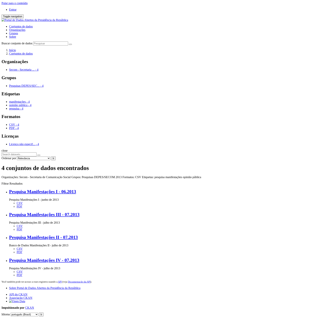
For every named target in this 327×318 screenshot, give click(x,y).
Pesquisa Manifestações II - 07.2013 (43, 237)
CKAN (29, 307)
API (60, 281)
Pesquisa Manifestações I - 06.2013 (42, 191)
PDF (19, 206)
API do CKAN (18, 294)
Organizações (17, 29)
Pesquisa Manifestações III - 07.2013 (44, 214)
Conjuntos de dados (21, 26)
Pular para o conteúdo (15, 3)
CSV (20, 203)
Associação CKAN (20, 297)
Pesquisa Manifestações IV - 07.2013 (44, 260)
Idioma (6, 314)
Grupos (13, 33)
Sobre (12, 36)
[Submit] (70, 44)
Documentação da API (79, 281)
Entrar (12, 9)
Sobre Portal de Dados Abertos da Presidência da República (44, 288)
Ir (53, 158)
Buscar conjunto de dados (17, 43)
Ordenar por (9, 158)
